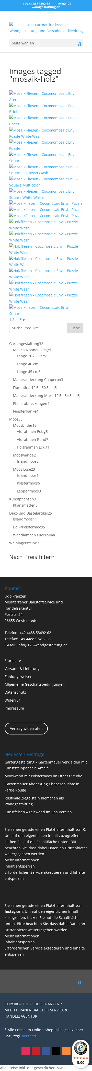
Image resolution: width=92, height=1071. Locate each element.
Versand (29, 1035)
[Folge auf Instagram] (25, 1051)
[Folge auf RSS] (66, 1051)
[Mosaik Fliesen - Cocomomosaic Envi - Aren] (46, 99)
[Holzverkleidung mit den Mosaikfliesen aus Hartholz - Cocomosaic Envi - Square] (46, 313)
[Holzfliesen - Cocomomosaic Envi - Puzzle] (46, 148)
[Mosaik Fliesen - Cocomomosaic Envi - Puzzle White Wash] (46, 136)
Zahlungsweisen (18, 676)
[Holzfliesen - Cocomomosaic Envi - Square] (46, 160)
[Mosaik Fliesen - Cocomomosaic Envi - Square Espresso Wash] (46, 172)
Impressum (14, 708)
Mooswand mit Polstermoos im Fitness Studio (43, 776)
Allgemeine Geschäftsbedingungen (35, 684)
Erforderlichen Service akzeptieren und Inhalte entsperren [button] (45, 875)
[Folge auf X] (56, 1051)
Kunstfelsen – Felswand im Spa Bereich (38, 811)
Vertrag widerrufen (26, 728)
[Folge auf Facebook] (46, 1051)
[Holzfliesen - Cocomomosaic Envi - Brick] (46, 111)
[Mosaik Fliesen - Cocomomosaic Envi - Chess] (46, 124)
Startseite (13, 660)
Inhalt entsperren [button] (20, 866)
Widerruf (12, 700)
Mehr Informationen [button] (22, 860)
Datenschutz (15, 692)
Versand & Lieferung (22, 668)
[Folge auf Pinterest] (36, 1051)
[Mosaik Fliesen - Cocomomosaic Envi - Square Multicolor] (46, 185)
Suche (75, 327)
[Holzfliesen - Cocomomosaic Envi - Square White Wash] (46, 197)
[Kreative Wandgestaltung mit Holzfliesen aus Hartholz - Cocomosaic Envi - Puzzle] (46, 203)
